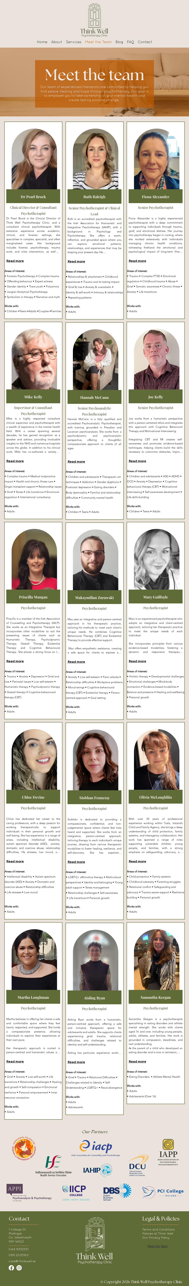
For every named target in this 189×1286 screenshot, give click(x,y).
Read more (15, 261)
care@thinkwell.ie (22, 1261)
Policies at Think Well (157, 1234)
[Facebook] (11, 1268)
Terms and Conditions (158, 1229)
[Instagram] (19, 1268)
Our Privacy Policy (155, 1238)
